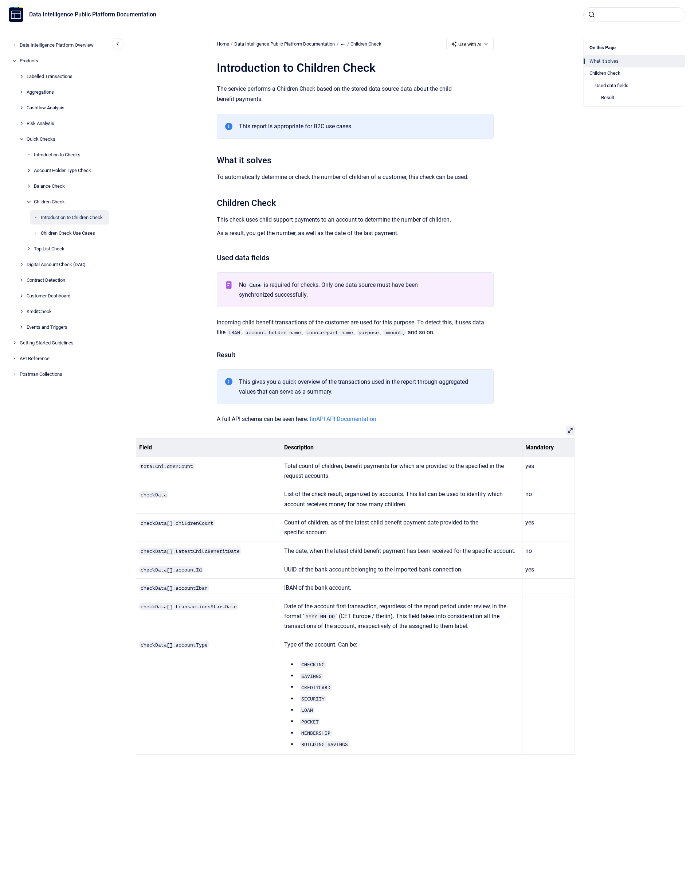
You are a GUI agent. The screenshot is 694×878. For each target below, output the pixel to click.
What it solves (604, 61)
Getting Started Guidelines (47, 343)
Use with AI (470, 44)
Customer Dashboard (48, 295)
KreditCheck (39, 311)
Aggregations (40, 92)
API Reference (35, 358)
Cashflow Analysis (45, 107)
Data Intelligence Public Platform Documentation (92, 14)
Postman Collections (41, 374)
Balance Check (49, 186)
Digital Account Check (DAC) (56, 264)
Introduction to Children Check (72, 217)
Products (29, 60)
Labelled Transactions (49, 76)
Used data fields (611, 85)
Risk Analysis (40, 123)
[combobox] (634, 15)
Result (607, 97)
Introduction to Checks (57, 154)
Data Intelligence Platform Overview (57, 45)
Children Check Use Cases (68, 233)
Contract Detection (46, 280)
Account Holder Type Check (62, 170)
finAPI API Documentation (343, 418)
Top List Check (49, 248)
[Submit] (591, 14)
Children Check (49, 201)
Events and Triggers (47, 327)
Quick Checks (41, 139)
